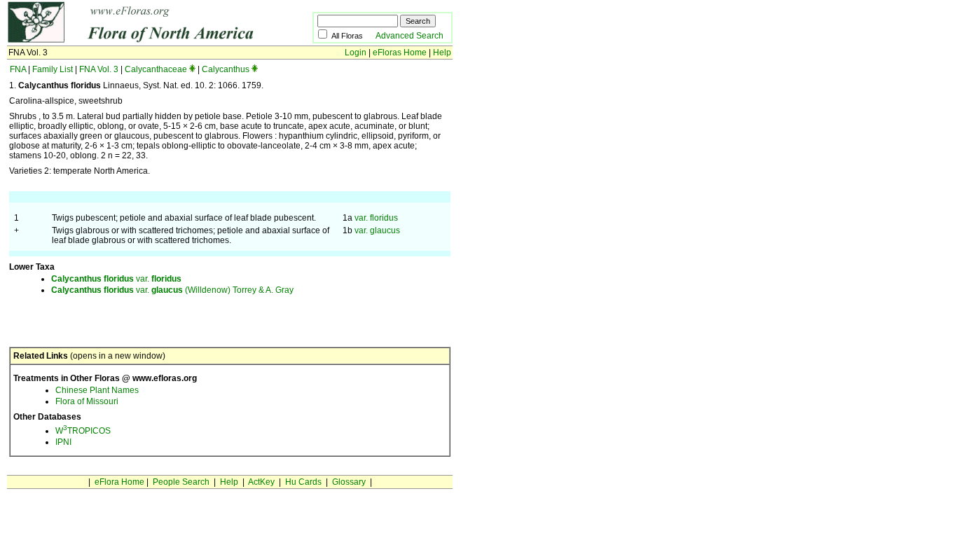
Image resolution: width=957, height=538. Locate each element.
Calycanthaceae (156, 69)
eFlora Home (119, 482)
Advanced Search (409, 36)
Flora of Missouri (86, 401)
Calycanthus (225, 69)
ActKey (261, 482)
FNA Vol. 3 (98, 69)
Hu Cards (303, 482)
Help (442, 52)
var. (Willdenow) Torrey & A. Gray (172, 290)
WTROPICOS (83, 431)
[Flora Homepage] (138, 41)
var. (116, 279)
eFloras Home (400, 52)
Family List (52, 69)
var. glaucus (377, 230)
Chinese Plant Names (97, 390)
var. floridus (376, 218)
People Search (181, 482)
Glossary (349, 482)
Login (355, 52)
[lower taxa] (192, 69)
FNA (18, 69)
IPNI (63, 442)
